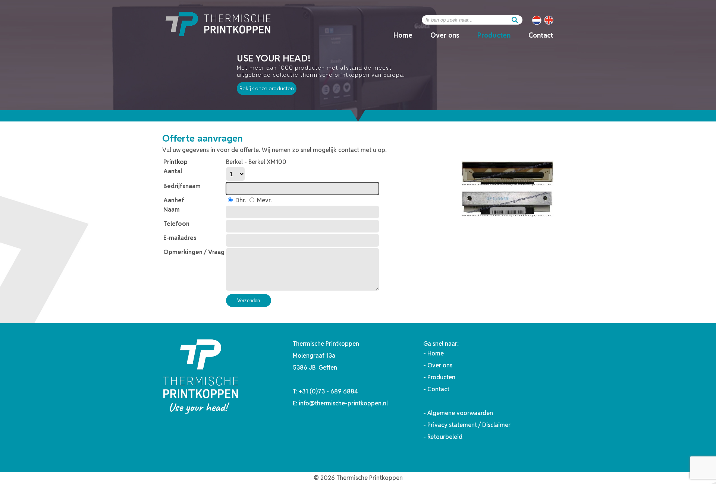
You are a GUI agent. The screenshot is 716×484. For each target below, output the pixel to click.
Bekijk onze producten (266, 88)
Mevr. (263, 200)
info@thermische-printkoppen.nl (343, 403)
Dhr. (240, 200)
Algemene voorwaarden (460, 413)
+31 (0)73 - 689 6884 (328, 391)
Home (402, 35)
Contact (540, 35)
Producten (494, 35)
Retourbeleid (444, 437)
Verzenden (248, 300)
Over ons (444, 35)
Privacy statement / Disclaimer (469, 425)
